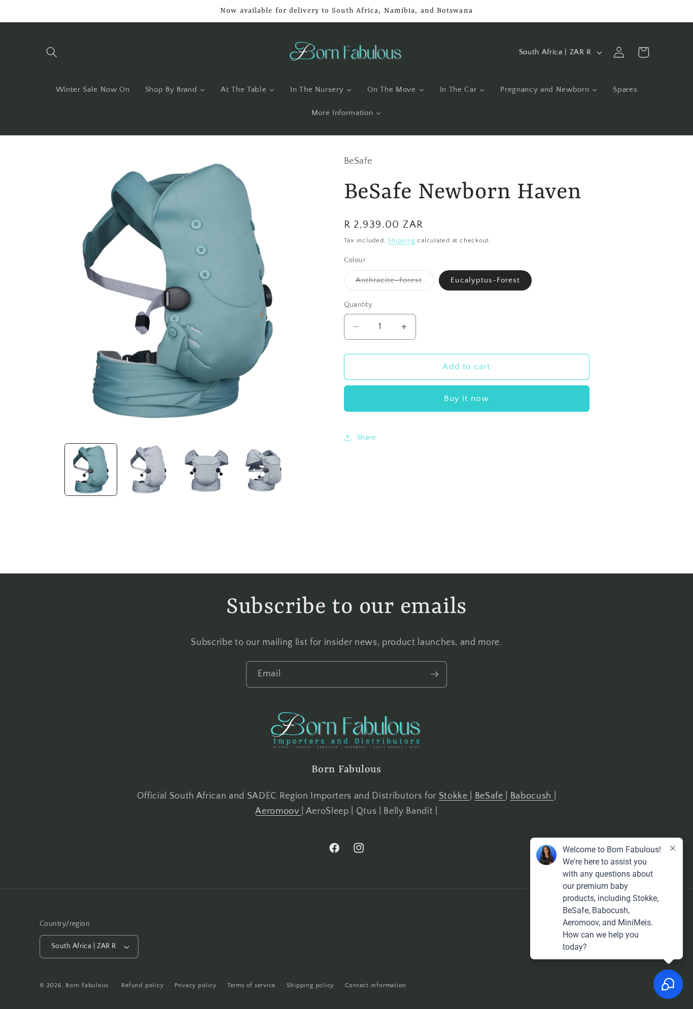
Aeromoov (278, 811)
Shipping (401, 240)
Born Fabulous (87, 985)
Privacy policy (196, 985)
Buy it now (466, 398)
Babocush (532, 796)
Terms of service (251, 985)
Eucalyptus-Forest (485, 280)
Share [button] (366, 437)
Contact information (376, 985)
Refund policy (142, 985)
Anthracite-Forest (395, 282)
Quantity (358, 305)
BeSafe (490, 796)
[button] (52, 52)
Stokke (454, 796)
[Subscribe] (434, 674)
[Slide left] (51, 469)
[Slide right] (305, 469)
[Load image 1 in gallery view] (91, 470)
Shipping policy (310, 985)
